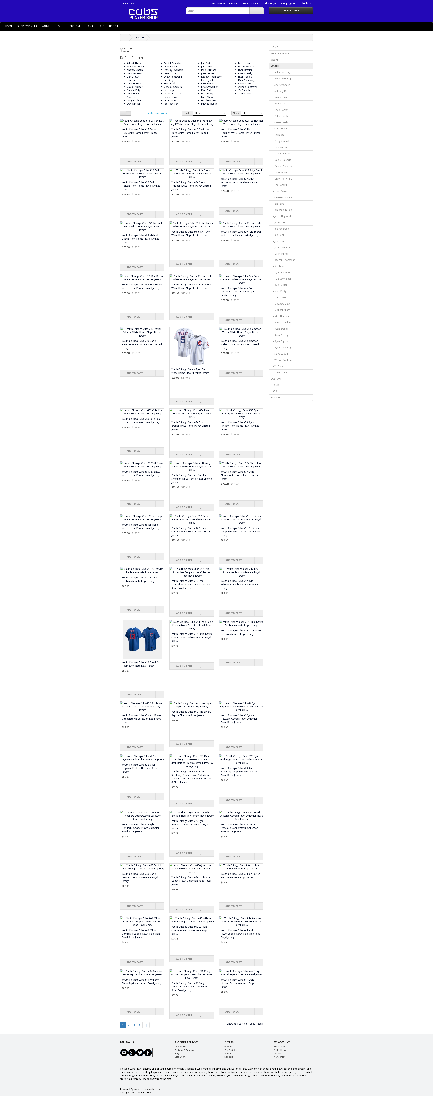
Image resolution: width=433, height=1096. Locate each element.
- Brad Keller (278, 103)
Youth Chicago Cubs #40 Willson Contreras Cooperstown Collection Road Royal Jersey (141, 933)
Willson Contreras (247, 86)
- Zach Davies (279, 372)
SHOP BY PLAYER (27, 26)
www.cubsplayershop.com (147, 1089)
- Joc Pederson (280, 228)
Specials (228, 1056)
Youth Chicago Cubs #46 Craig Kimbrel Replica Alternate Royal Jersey (238, 983)
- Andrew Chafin (280, 84)
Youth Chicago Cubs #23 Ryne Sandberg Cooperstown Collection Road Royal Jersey (239, 771)
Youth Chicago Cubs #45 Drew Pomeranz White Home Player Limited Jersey (237, 291)
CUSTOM (75, 26)
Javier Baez (170, 100)
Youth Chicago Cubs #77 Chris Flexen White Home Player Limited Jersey (240, 475)
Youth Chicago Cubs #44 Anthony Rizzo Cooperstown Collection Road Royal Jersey (240, 933)
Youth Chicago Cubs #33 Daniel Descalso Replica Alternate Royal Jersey (140, 877)
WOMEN (46, 26)
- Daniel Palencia (281, 159)
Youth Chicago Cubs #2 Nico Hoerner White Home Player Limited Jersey (240, 133)
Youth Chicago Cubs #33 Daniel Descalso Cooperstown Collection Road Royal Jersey (239, 828)
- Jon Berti (277, 234)
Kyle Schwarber (209, 86)
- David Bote (279, 172)
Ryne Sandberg (246, 80)
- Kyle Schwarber (281, 278)
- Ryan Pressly (279, 335)
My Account (280, 1046)
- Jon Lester (278, 241)
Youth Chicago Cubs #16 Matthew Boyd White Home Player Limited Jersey (190, 133)
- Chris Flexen (279, 128)
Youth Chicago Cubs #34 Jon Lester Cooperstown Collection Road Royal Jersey (191, 881)
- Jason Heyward (281, 216)
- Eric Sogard (279, 184)
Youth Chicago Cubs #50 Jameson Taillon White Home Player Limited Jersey (240, 344)
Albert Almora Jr (135, 66)
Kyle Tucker (207, 90)
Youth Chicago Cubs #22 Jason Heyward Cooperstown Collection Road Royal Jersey (239, 718)
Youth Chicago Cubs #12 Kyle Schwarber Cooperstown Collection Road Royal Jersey (190, 584)
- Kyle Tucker (279, 285)
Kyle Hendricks (209, 83)
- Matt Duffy (278, 291)
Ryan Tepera (245, 76)
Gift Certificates (232, 1050)
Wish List (278, 1053)
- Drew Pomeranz (281, 178)
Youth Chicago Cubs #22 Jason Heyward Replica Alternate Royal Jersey (139, 768)
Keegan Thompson (211, 76)
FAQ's (178, 1053)
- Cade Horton (279, 109)
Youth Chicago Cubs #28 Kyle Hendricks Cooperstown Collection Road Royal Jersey (141, 828)
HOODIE (113, 26)
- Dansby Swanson (282, 166)
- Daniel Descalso (281, 153)
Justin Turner (208, 73)
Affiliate (228, 1053)
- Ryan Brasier (279, 328)
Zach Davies (245, 93)
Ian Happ (169, 90)
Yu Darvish (244, 90)
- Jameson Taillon (281, 209)
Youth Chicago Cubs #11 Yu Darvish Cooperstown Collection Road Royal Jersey (240, 531)
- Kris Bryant (278, 266)
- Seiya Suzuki (279, 353)
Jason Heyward (172, 97)
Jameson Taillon (172, 93)
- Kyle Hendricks (280, 272)
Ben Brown (133, 76)
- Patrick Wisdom (281, 322)
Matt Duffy (207, 93)
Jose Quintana (208, 70)
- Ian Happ (277, 203)
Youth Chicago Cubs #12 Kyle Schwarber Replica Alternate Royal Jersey (239, 584)
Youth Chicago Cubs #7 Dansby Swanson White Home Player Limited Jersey (191, 478)
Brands (228, 1046)
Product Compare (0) (157, 113)
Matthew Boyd (209, 100)
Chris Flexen (133, 93)
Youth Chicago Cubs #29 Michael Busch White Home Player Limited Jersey (140, 238)
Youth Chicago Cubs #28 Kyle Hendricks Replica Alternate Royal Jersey (189, 824)
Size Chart (180, 1056)
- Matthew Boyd (281, 303)
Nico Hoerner (245, 63)
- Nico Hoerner (280, 316)
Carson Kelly (133, 90)
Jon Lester (206, 66)
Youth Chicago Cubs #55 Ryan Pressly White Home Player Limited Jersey (240, 426)
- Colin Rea (278, 134)
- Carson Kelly (279, 122)
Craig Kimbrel (134, 100)
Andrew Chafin (135, 70)
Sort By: (187, 113)
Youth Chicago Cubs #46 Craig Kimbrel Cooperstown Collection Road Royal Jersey (189, 986)
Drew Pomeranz (173, 76)
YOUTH (60, 26)
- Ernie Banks (279, 191)
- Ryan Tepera (279, 341)
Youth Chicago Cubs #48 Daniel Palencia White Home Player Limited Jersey (142, 344)
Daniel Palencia (172, 66)
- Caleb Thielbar (280, 116)
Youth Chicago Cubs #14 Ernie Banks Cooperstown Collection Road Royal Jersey (191, 637)
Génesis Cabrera (173, 86)
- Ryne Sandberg (281, 347)
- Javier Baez (279, 222)
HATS (101, 26)
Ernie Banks (170, 83)
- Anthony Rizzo (280, 91)
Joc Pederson (171, 103)
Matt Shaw (207, 97)
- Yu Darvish (278, 366)
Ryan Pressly (245, 73)
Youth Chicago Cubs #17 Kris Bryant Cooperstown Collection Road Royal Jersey (142, 718)
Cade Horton (134, 83)
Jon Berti (206, 63)
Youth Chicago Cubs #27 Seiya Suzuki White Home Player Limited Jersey (239, 182)
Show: (236, 113)
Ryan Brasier (245, 70)
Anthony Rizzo (135, 73)
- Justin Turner (279, 253)
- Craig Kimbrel (280, 141)
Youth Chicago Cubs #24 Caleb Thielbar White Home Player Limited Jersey (191, 186)
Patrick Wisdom (246, 66)
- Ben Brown (279, 97)
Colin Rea (132, 97)
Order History (281, 1050)
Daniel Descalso (173, 63)
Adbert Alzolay (135, 63)
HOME (8, 26)
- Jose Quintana (280, 247)
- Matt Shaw (278, 297)
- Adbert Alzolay (280, 72)
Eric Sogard (170, 80)
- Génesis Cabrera (281, 197)
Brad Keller (133, 80)
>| (146, 1025)
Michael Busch (209, 103)
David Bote (170, 73)
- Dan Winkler (279, 147)
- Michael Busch (280, 310)
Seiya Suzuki (245, 83)
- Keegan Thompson (283, 259)
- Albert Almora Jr (281, 78)
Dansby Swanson (173, 70)
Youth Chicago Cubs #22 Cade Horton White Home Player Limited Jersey (141, 186)
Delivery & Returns (184, 1050)
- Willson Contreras (282, 360)
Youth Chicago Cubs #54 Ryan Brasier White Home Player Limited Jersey (190, 426)
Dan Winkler (133, 103)
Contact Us (180, 1046)
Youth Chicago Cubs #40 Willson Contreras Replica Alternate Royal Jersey (189, 930)
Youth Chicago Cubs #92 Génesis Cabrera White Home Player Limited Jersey (191, 531)
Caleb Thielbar (134, 86)
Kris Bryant (207, 80)
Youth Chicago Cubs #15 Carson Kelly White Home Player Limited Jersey (140, 133)
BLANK (89, 26)
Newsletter (279, 1056)
